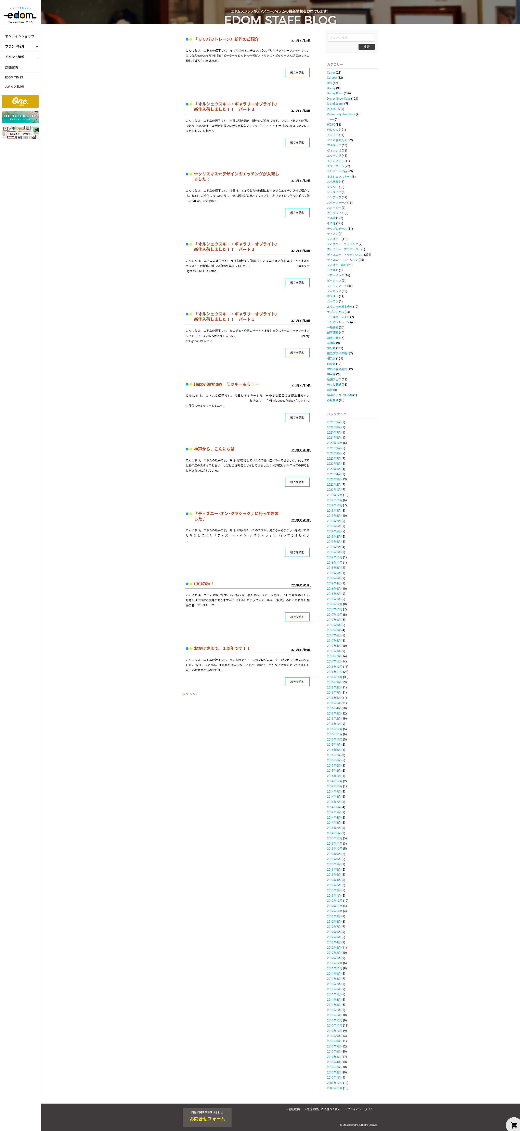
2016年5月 (334, 703)
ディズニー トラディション (345, 254)
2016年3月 (334, 713)
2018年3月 (334, 588)
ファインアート (337, 285)
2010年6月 (334, 1051)
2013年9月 (334, 854)
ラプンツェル (335, 311)
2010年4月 (334, 1062)
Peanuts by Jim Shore (341, 114)
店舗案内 (11, 68)
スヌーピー (334, 207)
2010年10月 (334, 1030)
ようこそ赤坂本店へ (340, 306)
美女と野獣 (334, 384)
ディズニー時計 (337, 265)
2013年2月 (334, 890)
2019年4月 (334, 536)
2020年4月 (334, 474)
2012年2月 (334, 952)
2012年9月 (334, 916)
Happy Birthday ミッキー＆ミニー (226, 384)
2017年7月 (334, 630)
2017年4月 (334, 645)
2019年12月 (334, 495)
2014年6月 (334, 807)
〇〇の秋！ (204, 583)
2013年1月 (334, 895)
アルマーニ (334, 145)
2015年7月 (334, 755)
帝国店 (331, 343)
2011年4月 (334, 999)
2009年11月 (334, 1088)
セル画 (331, 218)
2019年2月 (334, 547)
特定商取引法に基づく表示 (324, 1109)
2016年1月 (334, 723)
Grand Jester (335, 103)
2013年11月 (334, 843)
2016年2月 (334, 718)
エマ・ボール (335, 166)
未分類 (331, 348)
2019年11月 (334, 500)
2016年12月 (334, 666)
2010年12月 (334, 1020)
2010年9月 (334, 1036)
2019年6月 (334, 526)
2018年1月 (334, 599)
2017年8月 (334, 625)
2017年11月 (334, 609)
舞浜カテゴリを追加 (340, 395)
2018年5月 (334, 578)
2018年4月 (334, 583)
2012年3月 (334, 947)
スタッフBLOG (14, 86)
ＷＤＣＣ (332, 129)
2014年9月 (334, 791)
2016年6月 (334, 697)
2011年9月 (334, 973)
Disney (331, 88)
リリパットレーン (338, 322)
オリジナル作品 (337, 171)
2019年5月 (334, 531)
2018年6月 (334, 573)
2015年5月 (334, 765)
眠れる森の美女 (337, 369)
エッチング (334, 155)
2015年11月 (334, 734)
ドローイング (335, 275)
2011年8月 (334, 978)
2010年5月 (334, 1056)
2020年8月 (334, 453)
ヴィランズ (334, 150)
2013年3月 (334, 885)
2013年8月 (334, 859)
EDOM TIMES (14, 77)
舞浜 (330, 390)
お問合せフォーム (207, 1119)
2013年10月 (334, 848)
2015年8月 (334, 749)
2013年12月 (334, 838)
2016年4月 (334, 708)
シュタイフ (334, 192)
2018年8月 (334, 567)
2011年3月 (334, 1004)
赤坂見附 (332, 400)
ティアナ (332, 233)
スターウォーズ (337, 202)
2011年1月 (334, 1015)
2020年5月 (334, 469)
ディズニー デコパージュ (344, 249)
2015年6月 (334, 760)
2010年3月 (334, 1067)
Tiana (330, 119)
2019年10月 (334, 505)
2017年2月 (334, 656)
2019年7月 (334, 521)
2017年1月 (334, 661)
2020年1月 (334, 489)
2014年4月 (334, 817)
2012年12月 (334, 900)
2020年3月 (334, 479)
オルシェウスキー (338, 176)
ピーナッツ (334, 280)
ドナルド (332, 270)
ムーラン (332, 301)
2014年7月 (334, 802)
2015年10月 (334, 739)
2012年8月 (334, 921)
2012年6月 (334, 932)
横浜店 (331, 358)
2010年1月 (334, 1077)
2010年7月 (334, 1046)
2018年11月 (334, 562)
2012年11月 (334, 906)
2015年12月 (334, 729)
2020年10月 (334, 443)
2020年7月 (334, 458)
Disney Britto (335, 93)
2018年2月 (334, 593)
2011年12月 (334, 963)
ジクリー (332, 187)
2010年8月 (334, 1041)
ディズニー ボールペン (342, 259)
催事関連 (332, 332)
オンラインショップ (19, 36)
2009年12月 (334, 1082)
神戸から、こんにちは (214, 449)
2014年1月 (334, 833)
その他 (331, 223)
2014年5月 (334, 812)
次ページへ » (190, 694)
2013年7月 (334, 864)
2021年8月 (334, 427)
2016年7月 (334, 692)
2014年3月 (334, 822)
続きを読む (297, 72)
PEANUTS (333, 109)
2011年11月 (334, 968)
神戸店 (331, 374)
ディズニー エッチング (342, 244)
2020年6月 (334, 463)
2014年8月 (334, 796)
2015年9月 (334, 744)
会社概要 (294, 1109)
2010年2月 (334, 1072)
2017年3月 (334, 651)
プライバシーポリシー (361, 1109)
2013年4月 (334, 880)
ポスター (332, 296)
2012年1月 (334, 958)
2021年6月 (334, 437)
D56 (329, 83)
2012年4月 (334, 942)
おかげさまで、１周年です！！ (222, 648)
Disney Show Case (339, 98)
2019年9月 (334, 510)
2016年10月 (334, 677)
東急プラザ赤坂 (337, 353)
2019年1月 (334, 552)
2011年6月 (334, 989)
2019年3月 (334, 541)
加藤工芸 (332, 337)
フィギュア (334, 291)
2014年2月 (334, 828)
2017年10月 (334, 614)
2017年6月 (334, 635)
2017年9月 (334, 619)
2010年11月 (334, 1025)
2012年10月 (334, 911)
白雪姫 (331, 363)
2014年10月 (334, 786)
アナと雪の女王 (337, 140)
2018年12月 (334, 557)
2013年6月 (334, 869)
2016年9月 (334, 682)
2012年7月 (334, 926)
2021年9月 (334, 422)
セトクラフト (335, 213)
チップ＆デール (337, 228)
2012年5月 (334, 937)
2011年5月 (334, 994)
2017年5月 (334, 640)
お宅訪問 (332, 181)
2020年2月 (334, 484)
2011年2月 (334, 1010)
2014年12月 (334, 781)
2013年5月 (334, 874)
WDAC (331, 124)
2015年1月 (334, 776)
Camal (331, 72)
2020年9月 (334, 448)
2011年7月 (334, 984)
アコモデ (332, 135)
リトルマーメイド (338, 317)
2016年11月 (334, 671)
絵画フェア (334, 379)
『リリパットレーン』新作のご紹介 (226, 39)
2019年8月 (334, 515)
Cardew (332, 77)
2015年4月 (334, 770)
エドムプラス (335, 161)
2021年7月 (334, 432)
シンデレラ (334, 197)
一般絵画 (332, 327)
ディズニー (334, 239)
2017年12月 (334, 604)
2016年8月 (334, 687)
